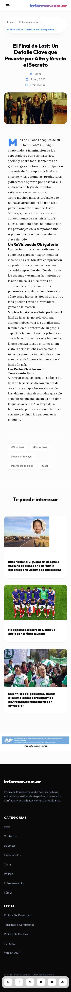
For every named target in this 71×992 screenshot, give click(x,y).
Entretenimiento (28, 22)
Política (8, 874)
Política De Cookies (16, 934)
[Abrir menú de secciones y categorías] (7, 5)
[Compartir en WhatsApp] (8, 982)
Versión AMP (12, 952)
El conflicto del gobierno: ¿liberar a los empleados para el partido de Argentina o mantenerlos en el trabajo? (31, 700)
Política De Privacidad (17, 915)
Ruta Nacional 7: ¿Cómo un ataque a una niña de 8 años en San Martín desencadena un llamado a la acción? (34, 566)
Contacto (9, 943)
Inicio (10, 22)
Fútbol (8, 892)
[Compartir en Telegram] (41, 982)
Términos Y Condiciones (19, 924)
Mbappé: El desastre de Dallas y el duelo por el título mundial (32, 632)
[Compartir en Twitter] (30, 982)
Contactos (10, 836)
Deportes (10, 845)
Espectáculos (12, 855)
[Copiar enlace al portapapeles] (63, 982)
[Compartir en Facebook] (19, 982)
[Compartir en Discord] (52, 982)
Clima (7, 864)
